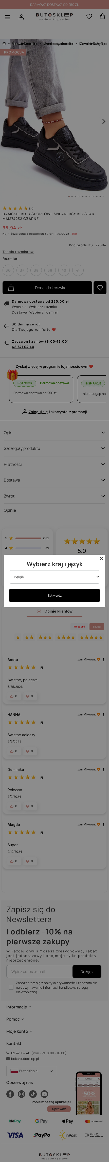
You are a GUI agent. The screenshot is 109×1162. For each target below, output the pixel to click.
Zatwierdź (55, 595)
